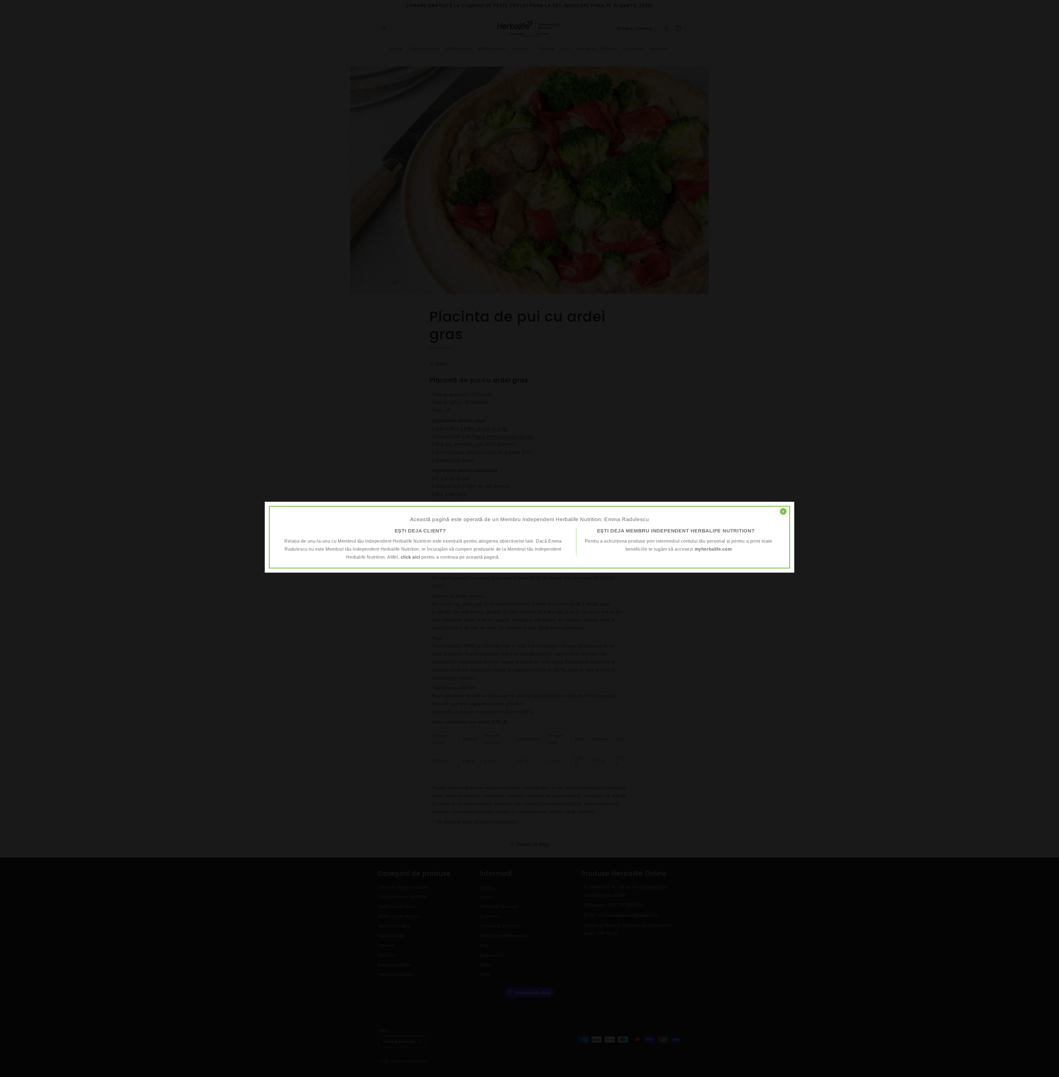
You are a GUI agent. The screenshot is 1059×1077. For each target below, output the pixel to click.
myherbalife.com (713, 549)
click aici (410, 557)
